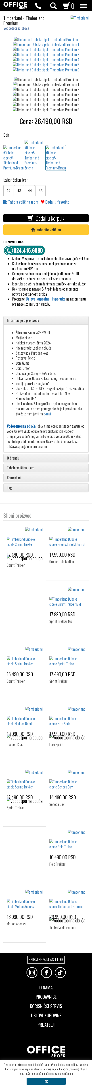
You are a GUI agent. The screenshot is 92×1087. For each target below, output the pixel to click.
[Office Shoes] (15, 5)
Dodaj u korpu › (49, 218)
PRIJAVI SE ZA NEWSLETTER (46, 959)
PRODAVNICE (46, 996)
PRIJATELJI (46, 1024)
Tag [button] (9, 488)
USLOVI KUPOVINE (46, 1015)
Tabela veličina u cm (22, 202)
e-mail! (48, 414)
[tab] (46, 320)
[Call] (38, 6)
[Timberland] (81, 16)
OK (46, 1081)
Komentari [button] (14, 478)
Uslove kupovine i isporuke (45, 299)
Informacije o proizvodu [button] (23, 320)
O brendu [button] (13, 458)
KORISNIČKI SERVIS (46, 1005)
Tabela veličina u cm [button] (20, 468)
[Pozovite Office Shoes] (25, 249)
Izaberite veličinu (48, 229)
